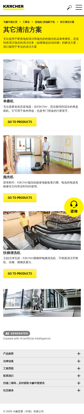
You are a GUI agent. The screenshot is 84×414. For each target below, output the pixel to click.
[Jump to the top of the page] (73, 405)
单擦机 (8, 101)
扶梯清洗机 (11, 253)
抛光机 (8, 177)
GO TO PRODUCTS (20, 122)
